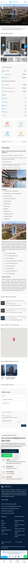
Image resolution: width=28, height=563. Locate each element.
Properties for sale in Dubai (9, 28)
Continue (23, 425)
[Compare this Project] (25, 141)
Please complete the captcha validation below (9, 417)
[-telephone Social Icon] (12, 556)
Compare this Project (7, 10)
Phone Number (10, 471)
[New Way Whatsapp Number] (25, 557)
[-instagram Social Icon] (15, 556)
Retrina (18, 553)
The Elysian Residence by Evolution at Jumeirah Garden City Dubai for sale (11, 378)
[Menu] (1, 2)
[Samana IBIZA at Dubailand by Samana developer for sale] (14, 46)
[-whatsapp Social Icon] (9, 556)
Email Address (9, 466)
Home (2, 28)
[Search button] (4, 2)
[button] (25, 46)
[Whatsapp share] (23, 141)
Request (24, 310)
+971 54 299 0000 (18, 542)
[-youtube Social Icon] (18, 556)
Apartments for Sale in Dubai (20, 28)
